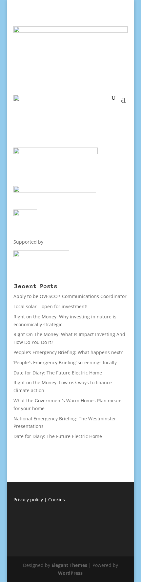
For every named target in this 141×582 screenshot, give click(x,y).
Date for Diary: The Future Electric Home (57, 373)
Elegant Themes (69, 565)
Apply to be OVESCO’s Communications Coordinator (70, 296)
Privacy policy (28, 499)
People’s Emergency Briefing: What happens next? (68, 352)
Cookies (56, 499)
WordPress (70, 573)
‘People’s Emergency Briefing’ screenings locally (65, 362)
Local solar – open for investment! (50, 306)
